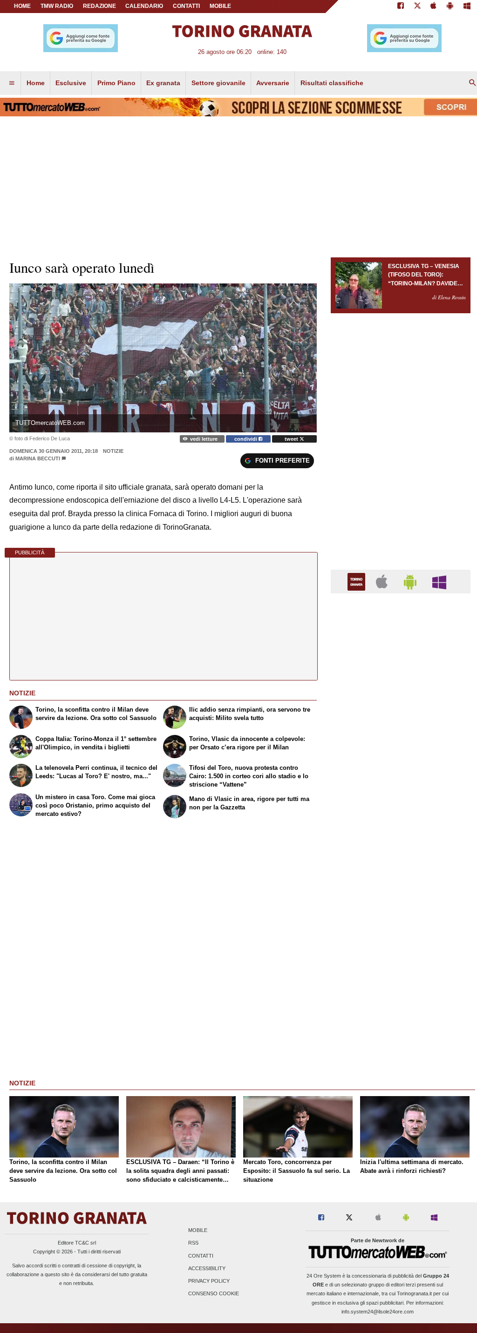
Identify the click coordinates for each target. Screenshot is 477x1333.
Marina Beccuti (37, 458)
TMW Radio (57, 6)
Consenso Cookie (213, 1294)
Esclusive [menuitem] (70, 83)
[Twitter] (417, 6)
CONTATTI (186, 6)
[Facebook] (401, 6)
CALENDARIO (144, 6)
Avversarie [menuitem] (272, 83)
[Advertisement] (400, 961)
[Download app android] (450, 6)
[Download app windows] (467, 6)
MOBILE (220, 6)
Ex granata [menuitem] (163, 83)
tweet (292, 439)
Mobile (197, 1230)
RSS (193, 1243)
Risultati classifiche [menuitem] (331, 83)
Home (22, 6)
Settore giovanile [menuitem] (218, 83)
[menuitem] (12, 83)
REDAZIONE (99, 6)
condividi (246, 439)
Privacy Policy (209, 1281)
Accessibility (206, 1268)
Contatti (200, 1256)
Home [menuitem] (36, 83)
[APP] (358, 581)
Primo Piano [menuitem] (116, 83)
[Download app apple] (434, 6)
